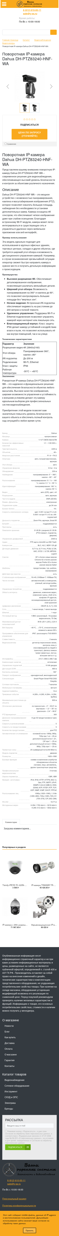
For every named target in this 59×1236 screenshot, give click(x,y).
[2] (27, 118)
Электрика (10, 1103)
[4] (32, 118)
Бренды (9, 1108)
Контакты (9, 1066)
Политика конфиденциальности (19, 1205)
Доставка (9, 1043)
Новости (9, 1025)
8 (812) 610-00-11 (32, 10)
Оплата (8, 1048)
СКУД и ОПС (11, 1097)
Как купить (10, 1037)
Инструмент (11, 1091)
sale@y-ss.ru (30, 13)
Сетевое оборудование (17, 1085)
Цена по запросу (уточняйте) (29, 134)
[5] (35, 118)
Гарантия (9, 1060)
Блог (7, 1031)
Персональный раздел (14, 1198)
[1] (24, 118)
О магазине (11, 1054)
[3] (29, 118)
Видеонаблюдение (14, 1080)
